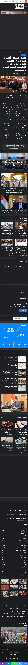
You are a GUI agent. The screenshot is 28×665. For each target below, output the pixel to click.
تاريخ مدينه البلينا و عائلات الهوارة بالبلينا (11, 365)
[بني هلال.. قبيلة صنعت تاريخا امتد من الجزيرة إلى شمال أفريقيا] (23, 581)
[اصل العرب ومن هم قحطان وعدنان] (22, 359)
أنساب (24, 528)
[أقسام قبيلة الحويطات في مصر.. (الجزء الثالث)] (22, 388)
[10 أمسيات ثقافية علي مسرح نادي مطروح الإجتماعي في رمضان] (22, 373)
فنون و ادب (23, 559)
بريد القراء (23, 543)
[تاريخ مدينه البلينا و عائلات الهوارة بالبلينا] (22, 366)
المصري (14, 113)
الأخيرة (14, 352)
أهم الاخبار (18, 51)
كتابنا (25, 564)
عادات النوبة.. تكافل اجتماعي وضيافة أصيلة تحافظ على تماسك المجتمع (21, 448)
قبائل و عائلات (23, 562)
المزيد (24, 538)
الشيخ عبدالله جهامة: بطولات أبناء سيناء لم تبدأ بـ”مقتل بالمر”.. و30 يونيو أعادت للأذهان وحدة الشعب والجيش (12, 641)
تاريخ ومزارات (22, 545)
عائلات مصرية (23, 552)
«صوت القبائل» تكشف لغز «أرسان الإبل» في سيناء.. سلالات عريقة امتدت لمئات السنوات (9, 380)
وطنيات (24, 572)
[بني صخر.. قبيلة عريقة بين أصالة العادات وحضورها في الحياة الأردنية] (7, 424)
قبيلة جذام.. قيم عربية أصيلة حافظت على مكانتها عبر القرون (21, 431)
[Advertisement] (14, 32)
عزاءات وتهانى (22, 557)
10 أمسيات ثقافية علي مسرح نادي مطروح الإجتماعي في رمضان (10, 372)
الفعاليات (24, 129)
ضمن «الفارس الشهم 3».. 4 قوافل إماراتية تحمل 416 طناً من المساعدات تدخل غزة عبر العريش (7, 232)
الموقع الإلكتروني (23, 298)
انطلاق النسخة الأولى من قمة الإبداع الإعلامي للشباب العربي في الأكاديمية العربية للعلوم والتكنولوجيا (14, 146)
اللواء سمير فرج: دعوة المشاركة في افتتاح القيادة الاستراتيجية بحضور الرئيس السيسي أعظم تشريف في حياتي (21, 250)
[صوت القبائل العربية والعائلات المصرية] (19, 6)
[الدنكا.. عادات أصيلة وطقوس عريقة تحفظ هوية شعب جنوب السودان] (5, 581)
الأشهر (23, 352)
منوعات (24, 569)
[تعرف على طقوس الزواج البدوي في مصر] (14, 593)
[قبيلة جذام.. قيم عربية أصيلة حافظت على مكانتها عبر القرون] (21, 424)
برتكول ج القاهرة (22, 540)
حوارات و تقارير (22, 547)
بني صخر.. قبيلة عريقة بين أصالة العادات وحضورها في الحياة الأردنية (7, 431)
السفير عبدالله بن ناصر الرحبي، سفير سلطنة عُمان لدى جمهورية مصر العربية (21, 231)
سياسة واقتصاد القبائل (21, 550)
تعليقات (5, 352)
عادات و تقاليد (23, 555)
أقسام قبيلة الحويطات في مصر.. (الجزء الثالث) (10, 387)
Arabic (16, 318)
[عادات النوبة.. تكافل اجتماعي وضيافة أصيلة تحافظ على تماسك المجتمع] (21, 440)
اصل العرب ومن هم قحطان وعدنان (10, 358)
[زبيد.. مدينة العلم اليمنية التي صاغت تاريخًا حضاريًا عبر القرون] (7, 440)
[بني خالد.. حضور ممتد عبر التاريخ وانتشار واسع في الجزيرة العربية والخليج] (5, 587)
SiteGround (13, 654)
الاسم (25, 286)
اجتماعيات (23, 533)
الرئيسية (23, 51)
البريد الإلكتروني (23, 292)
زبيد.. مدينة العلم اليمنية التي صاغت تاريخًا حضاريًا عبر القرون (7, 447)
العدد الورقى (23, 535)
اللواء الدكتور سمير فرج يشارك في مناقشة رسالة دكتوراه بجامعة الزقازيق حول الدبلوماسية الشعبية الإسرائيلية (7, 250)
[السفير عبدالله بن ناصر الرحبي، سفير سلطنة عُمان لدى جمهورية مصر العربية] (21, 225)
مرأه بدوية (23, 567)
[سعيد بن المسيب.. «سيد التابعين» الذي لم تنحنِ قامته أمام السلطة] (5, 594)
